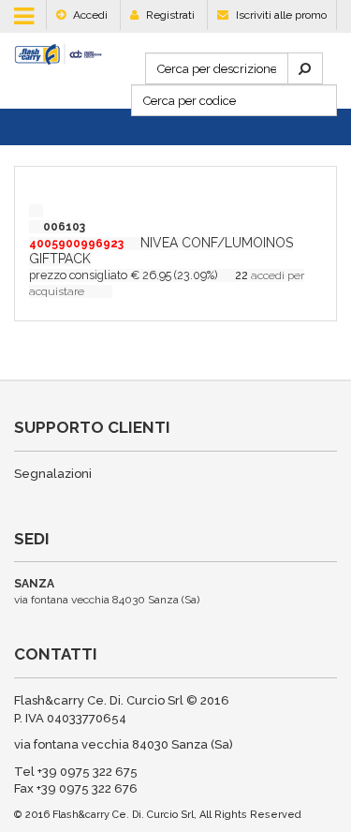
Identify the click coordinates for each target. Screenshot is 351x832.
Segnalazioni (53, 474)
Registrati (169, 15)
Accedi (89, 15)
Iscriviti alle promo (280, 15)
